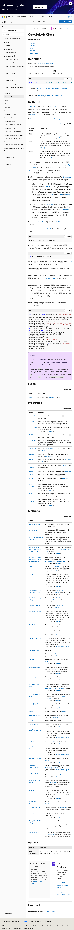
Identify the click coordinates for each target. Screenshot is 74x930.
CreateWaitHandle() (35, 650)
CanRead (32, 416)
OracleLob (34, 107)
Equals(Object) (33, 704)
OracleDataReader (49, 278)
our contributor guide (37, 882)
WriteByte (43, 359)
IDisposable (58, 96)
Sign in (69, 17)
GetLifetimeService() (35, 730)
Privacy (44, 926)
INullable (41, 96)
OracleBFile (54, 107)
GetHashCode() (33, 724)
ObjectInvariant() (34, 773)
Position (31, 478)
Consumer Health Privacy (58, 926)
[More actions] (70, 28)
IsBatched (32, 454)
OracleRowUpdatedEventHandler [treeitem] (14, 140)
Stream (64, 88)
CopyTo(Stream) (34, 625)
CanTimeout (33, 427)
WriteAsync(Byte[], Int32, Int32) (55, 561)
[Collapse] (24, 26)
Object (39, 88)
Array (52, 138)
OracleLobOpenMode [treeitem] (11, 111)
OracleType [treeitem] (7, 164)
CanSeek (31, 422)
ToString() (32, 813)
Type (52, 741)
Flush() (31, 721)
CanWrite (32, 435)
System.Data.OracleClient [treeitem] (12, 38)
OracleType (57, 119)
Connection (32, 448)
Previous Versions (18, 926)
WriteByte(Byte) (34, 832)
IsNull (31, 460)
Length (31, 471)
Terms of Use (6, 929)
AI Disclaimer (6, 926)
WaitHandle (56, 654)
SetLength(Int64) (34, 807)
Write (44, 365)
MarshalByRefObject (52, 88)
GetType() (32, 741)
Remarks (32, 46)
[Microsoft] (3, 17)
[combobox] (13, 30)
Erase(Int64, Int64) (35, 715)
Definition (33, 43)
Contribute (36, 926)
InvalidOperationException (57, 362)
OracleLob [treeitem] (8, 97)
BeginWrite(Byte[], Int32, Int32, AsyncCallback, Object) (35, 559)
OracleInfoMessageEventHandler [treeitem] (14, 89)
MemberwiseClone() (35, 758)
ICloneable (49, 96)
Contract (62, 775)
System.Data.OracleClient (45, 64)
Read (70, 262)
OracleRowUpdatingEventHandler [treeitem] (14, 149)
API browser (42, 28)
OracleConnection (50, 448)
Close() (31, 574)
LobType (31, 475)
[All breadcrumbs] (29, 28)
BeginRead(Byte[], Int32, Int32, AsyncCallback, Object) (35, 549)
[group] (50, 82)
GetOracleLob (61, 222)
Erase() (31, 711)
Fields (31, 48)
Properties (33, 51)
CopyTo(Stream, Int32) (36, 611)
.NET (34, 28)
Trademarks (16, 929)
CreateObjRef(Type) (35, 638)
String (43, 148)
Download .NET (66, 22)
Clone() (31, 567)
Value (30, 494)
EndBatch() (32, 677)
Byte (60, 138)
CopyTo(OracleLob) (35, 605)
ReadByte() (32, 790)
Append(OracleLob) (35, 524)
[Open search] (64, 16)
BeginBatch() (49, 456)
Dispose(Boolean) (34, 667)
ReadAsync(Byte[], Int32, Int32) (55, 688)
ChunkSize (32, 441)
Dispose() (32, 659)
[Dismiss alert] (70, 3)
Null (29, 271)
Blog (27, 926)
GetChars (65, 210)
